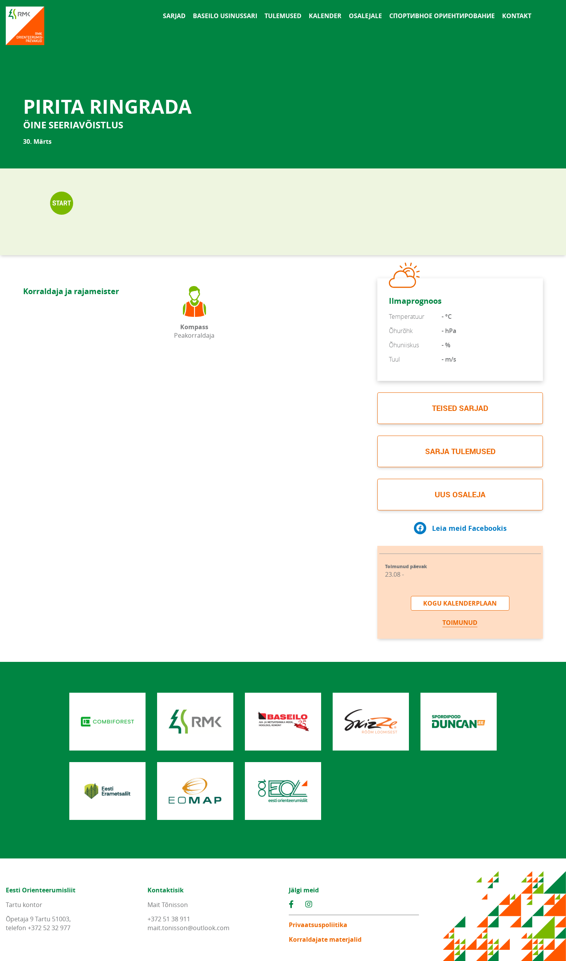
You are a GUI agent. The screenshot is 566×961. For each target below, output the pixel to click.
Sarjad (174, 16)
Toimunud (459, 622)
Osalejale (365, 16)
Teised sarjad (460, 408)
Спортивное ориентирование (442, 16)
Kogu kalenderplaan (460, 603)
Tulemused (283, 16)
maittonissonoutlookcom (188, 928)
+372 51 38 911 (168, 919)
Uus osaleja (460, 494)
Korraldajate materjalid (325, 939)
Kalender (325, 16)
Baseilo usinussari (225, 16)
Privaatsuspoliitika (318, 925)
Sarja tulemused (460, 451)
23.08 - (406, 571)
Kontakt (516, 16)
